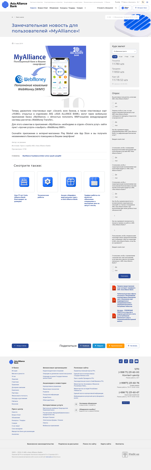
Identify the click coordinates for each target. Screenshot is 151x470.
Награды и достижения (19, 398)
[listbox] (124, 51)
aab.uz (14, 5)
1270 (136, 369)
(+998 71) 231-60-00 (128, 372)
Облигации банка (48, 400)
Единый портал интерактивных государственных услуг (84, 374)
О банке (15, 368)
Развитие (46, 392)
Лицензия (15, 379)
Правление (15, 384)
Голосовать (124, 276)
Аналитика (15, 434)
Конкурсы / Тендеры (67, 8)
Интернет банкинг (49, 417)
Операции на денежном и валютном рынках (57, 373)
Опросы (45, 423)
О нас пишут (16, 426)
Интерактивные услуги (53, 405)
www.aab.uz (49, 457)
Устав (14, 376)
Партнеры (15, 393)
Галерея (80, 8)
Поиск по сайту (89, 444)
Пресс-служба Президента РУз (84, 378)
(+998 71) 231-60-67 (129, 392)
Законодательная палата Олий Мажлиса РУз (88, 381)
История (14, 371)
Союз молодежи (17, 429)
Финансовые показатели (51, 389)
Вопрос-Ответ (43, 8)
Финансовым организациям (55, 368)
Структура (15, 382)
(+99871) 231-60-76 (129, 383)
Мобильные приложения (51, 425)
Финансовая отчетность (20, 396)
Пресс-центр (17, 409)
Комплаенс (15, 390)
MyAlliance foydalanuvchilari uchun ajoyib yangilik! (42, 156)
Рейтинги (15, 401)
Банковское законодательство (40, 444)
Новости (33, 8)
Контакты (120, 444)
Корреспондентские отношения (53, 371)
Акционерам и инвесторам (54, 383)
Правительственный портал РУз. (84, 371)
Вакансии (15, 404)
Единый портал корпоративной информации (88, 393)
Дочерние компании (18, 387)
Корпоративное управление (52, 386)
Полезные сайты (81, 368)
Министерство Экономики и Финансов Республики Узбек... (86, 385)
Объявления (53, 8)
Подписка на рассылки (68, 444)
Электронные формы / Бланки (53, 420)
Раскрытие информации (51, 394)
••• (85, 8)
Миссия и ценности (18, 373)
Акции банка (47, 397)
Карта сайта (106, 444)
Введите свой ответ (118, 139)
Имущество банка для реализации (23, 431)
